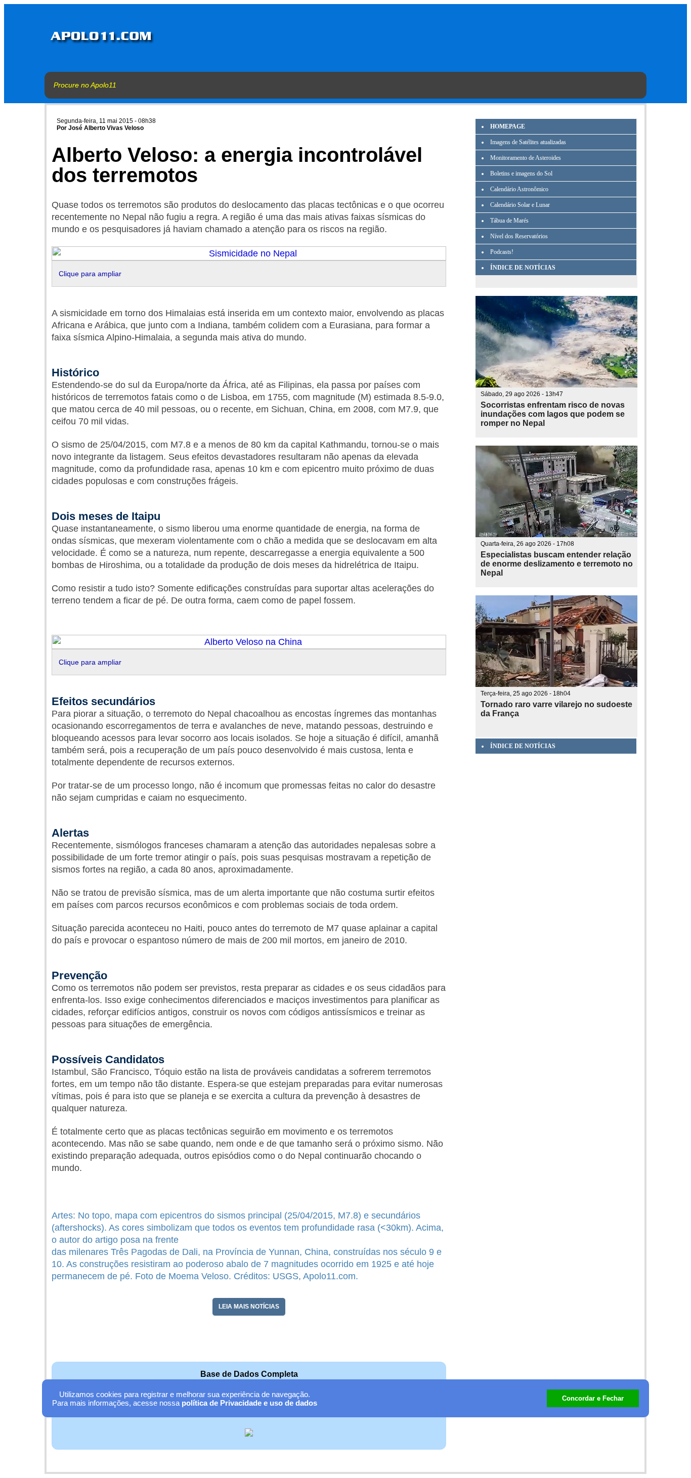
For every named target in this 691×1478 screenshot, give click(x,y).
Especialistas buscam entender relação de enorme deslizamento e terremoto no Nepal (557, 563)
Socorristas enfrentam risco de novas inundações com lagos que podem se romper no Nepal (553, 414)
